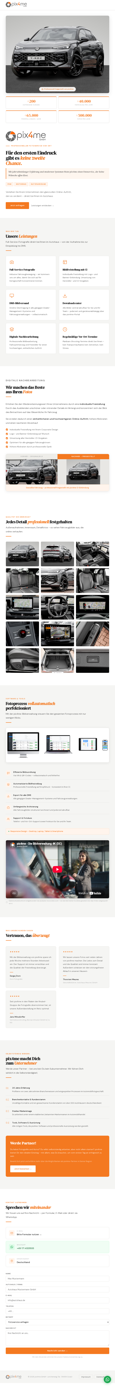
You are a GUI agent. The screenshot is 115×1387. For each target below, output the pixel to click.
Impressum (86, 1377)
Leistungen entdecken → (42, 205)
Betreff (9, 1317)
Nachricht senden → (57, 1351)
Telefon (10, 1306)
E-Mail (9, 1295)
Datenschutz (101, 1377)
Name (8, 1274)
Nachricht (11, 1328)
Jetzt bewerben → (23, 1169)
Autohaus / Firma (14, 1285)
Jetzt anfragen (17, 205)
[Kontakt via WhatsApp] (107, 1379)
